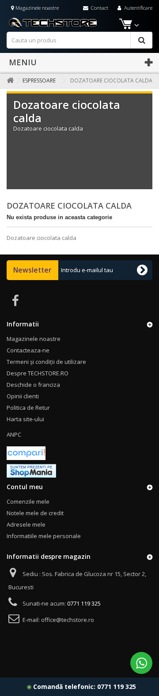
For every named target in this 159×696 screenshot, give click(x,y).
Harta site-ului (25, 419)
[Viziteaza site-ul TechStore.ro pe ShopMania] (31, 470)
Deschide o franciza (33, 385)
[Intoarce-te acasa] (8, 80)
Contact (98, 7)
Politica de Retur (28, 408)
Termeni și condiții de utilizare (46, 362)
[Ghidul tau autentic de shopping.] (26, 453)
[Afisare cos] (124, 25)
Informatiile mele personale (44, 536)
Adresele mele (26, 524)
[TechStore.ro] (79, 22)
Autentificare (137, 7)
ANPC (14, 434)
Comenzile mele (28, 501)
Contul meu (25, 487)
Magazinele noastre (36, 7)
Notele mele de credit (35, 513)
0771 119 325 (116, 686)
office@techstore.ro (67, 620)
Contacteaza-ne (28, 350)
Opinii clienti (23, 396)
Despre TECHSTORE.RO (37, 373)
